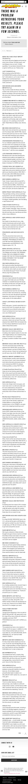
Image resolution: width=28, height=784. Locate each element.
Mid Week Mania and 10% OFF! (11, 113)
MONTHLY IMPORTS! (8, 556)
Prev (19, 733)
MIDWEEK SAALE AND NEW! (11, 329)
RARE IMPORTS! (7, 530)
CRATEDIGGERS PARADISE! (11, 141)
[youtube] (13, 746)
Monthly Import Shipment (9, 397)
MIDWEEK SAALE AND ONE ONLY (12, 344)
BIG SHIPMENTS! (7, 653)
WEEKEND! (5, 276)
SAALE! (4, 706)
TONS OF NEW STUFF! (9, 205)
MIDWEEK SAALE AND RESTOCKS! (13, 501)
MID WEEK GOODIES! (8, 543)
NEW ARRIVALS (7, 316)
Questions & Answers (7, 779)
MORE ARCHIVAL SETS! (9, 249)
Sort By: (4, 50)
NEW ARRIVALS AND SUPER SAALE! (13, 217)
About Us (5, 777)
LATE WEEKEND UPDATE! (10, 153)
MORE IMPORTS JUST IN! (10, 596)
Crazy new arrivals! (8, 437)
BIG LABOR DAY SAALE (9, 718)
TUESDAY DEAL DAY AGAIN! (11, 166)
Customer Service (12, 777)
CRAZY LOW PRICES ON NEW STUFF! (13, 302)
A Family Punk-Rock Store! (10, 369)
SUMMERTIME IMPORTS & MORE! (12, 100)
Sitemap (19, 779)
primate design (10, 782)
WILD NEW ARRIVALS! (9, 263)
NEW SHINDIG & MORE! (9, 289)
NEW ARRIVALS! (7, 382)
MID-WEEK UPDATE (8, 450)
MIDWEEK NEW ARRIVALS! (10, 693)
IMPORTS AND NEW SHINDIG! (11, 640)
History (14, 779)
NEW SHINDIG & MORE (9, 179)
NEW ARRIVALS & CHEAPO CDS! (12, 424)
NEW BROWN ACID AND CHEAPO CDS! (14, 515)
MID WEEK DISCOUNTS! (9, 128)
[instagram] (9, 746)
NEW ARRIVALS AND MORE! (11, 488)
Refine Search (9, 44)
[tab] (14, 35)
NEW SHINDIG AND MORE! (10, 462)
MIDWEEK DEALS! (8, 680)
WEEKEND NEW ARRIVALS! (10, 409)
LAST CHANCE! (7, 71)
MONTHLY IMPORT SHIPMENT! (11, 356)
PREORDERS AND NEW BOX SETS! (13, 232)
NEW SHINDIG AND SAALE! (10, 570)
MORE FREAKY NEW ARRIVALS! (12, 192)
